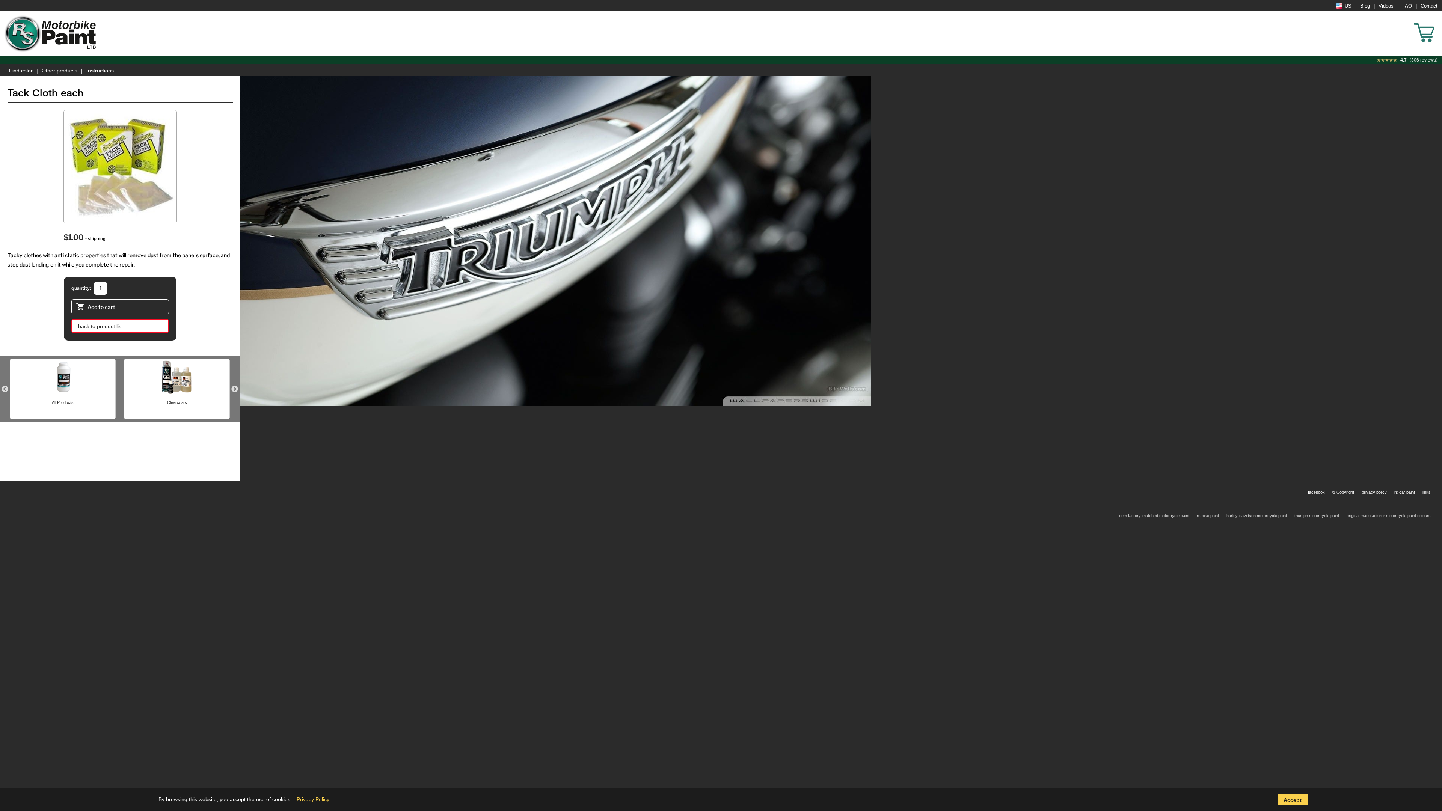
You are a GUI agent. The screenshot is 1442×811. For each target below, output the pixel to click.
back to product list (100, 326)
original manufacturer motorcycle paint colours (1389, 515)
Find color (21, 71)
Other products (59, 71)
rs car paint (1404, 492)
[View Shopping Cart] (1438, 22)
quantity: (81, 288)
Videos (1386, 6)
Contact (1429, 6)
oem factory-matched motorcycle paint (1154, 515)
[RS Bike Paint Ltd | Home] (50, 33)
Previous (5, 389)
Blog (1365, 6)
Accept (1293, 800)
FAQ (1407, 6)
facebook (1316, 492)
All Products (63, 402)
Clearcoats (177, 402)
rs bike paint (1208, 515)
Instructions (100, 71)
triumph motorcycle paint (1316, 515)
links (1426, 492)
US (1348, 6)
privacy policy (1374, 492)
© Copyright (1343, 492)
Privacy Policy (313, 799)
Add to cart (101, 307)
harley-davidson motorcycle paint (1256, 515)
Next (234, 389)
